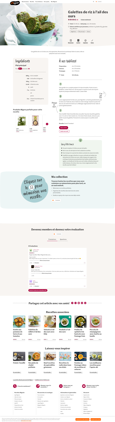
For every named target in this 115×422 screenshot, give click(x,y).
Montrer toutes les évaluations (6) (37, 290)
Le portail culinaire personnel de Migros (23, 379)
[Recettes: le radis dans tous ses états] (65, 362)
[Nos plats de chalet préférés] (34, 362)
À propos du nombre (29, 69)
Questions (63, 239)
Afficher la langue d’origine (45, 260)
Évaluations (52, 239)
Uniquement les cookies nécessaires (82, 419)
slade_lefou (36, 249)
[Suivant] (47, 124)
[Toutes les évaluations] (72, 19)
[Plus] (85, 263)
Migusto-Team (38, 266)
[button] (30, 250)
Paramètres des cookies (65, 409)
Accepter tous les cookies (95, 419)
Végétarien (73, 31)
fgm (34, 280)
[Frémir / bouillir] (19, 362)
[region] (57, 419)
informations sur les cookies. (26, 420)
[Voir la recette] (19, 328)
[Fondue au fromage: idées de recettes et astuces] (80, 362)
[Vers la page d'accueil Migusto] (15, 2)
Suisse (88, 31)
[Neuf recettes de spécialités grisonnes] (50, 362)
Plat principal (81, 31)
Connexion (99, 1)
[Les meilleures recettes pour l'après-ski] (96, 362)
